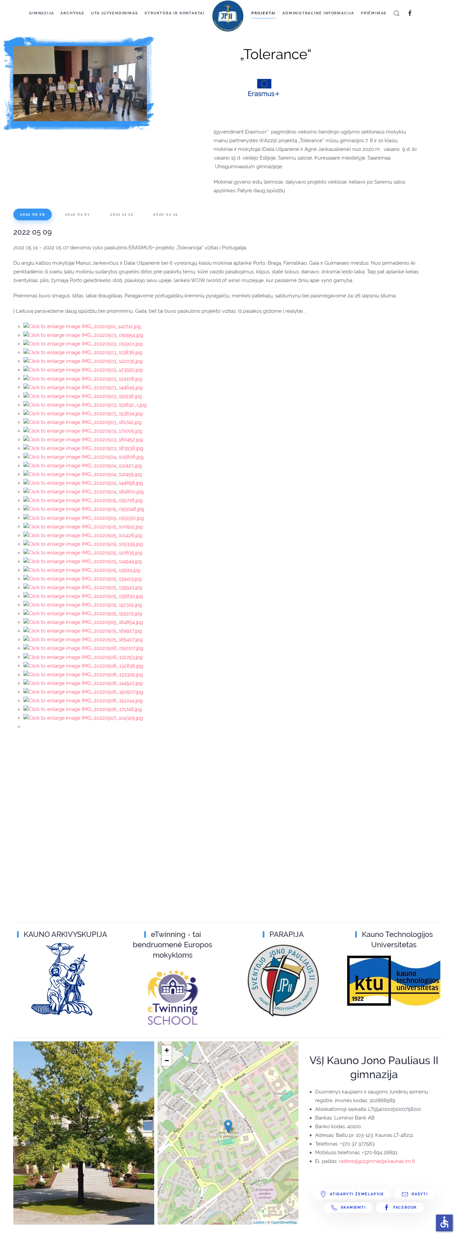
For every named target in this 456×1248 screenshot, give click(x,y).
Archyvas (72, 13)
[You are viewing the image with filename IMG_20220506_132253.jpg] (83, 657)
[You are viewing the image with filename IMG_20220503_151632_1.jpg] (85, 405)
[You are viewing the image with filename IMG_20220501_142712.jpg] (82, 326)
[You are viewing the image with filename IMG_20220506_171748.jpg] (82, 709)
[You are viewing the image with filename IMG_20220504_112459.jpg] (82, 474)
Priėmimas (374, 13)
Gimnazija (41, 13)
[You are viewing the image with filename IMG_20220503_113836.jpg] (82, 352)
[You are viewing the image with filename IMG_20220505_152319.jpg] (82, 605)
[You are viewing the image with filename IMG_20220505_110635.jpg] (82, 553)
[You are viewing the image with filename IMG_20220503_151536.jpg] (82, 396)
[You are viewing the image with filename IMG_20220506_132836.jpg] (83, 666)
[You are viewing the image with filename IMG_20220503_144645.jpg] (83, 387)
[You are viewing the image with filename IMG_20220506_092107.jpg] (83, 648)
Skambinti (353, 1207)
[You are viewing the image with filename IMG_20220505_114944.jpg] (82, 561)
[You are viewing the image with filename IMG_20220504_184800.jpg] (83, 492)
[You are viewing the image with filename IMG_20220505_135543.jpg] (82, 587)
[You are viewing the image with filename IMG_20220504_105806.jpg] (83, 457)
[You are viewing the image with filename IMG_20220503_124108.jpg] (82, 379)
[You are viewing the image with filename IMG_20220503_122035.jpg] (83, 361)
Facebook (405, 1207)
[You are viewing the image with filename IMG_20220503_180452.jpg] (83, 440)
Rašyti (420, 1194)
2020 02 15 (165, 214)
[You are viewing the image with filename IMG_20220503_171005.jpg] (82, 431)
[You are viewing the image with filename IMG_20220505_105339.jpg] (83, 544)
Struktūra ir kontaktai (175, 13)
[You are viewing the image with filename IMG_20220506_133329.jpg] (83, 675)
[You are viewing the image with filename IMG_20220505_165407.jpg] (83, 640)
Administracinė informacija (318, 13)
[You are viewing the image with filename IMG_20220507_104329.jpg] (83, 718)
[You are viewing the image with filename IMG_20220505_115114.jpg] (81, 570)
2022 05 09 (32, 214)
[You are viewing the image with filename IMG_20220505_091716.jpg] (83, 500)
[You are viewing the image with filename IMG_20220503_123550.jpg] (83, 370)
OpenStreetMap (284, 1222)
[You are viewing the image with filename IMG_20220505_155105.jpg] (82, 613)
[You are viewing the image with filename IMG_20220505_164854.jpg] (83, 622)
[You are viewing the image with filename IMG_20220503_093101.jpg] (83, 344)
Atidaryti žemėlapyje (357, 1194)
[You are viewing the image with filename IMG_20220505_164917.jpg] (82, 631)
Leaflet (258, 1222)
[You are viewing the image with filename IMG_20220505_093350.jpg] (83, 518)
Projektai (263, 13)
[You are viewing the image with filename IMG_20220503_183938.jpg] (83, 448)
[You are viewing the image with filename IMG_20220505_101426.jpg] (82, 535)
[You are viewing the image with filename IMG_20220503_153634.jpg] (83, 414)
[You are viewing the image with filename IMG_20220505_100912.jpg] (83, 526)
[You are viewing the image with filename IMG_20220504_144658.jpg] (83, 483)
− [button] (167, 1060)
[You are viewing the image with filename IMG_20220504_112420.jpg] (82, 466)
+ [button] (167, 1050)
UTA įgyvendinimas (114, 13)
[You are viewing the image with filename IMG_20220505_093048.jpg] (83, 509)
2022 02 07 (77, 214)
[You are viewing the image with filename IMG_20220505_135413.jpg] (82, 579)
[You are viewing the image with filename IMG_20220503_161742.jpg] (82, 422)
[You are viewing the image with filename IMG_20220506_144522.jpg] (83, 683)
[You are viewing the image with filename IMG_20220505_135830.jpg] (83, 596)
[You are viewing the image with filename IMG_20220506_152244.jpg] (83, 701)
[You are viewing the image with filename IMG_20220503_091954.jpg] (83, 335)
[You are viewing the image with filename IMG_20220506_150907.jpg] (83, 692)
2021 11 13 (121, 214)
